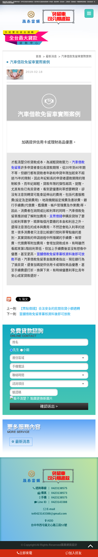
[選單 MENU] (89, 13)
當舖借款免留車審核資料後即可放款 (44, 314)
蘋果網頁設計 (69, 545)
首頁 (38, 56)
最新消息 (51, 56)
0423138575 (59, 488)
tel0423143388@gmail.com (49, 513)
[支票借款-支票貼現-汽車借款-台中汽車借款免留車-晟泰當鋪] (49, 16)
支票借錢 (55, 216)
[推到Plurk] (9, 299)
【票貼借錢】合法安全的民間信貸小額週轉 (49, 308)
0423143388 (59, 502)
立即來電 (25, 553)
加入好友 (75, 553)
